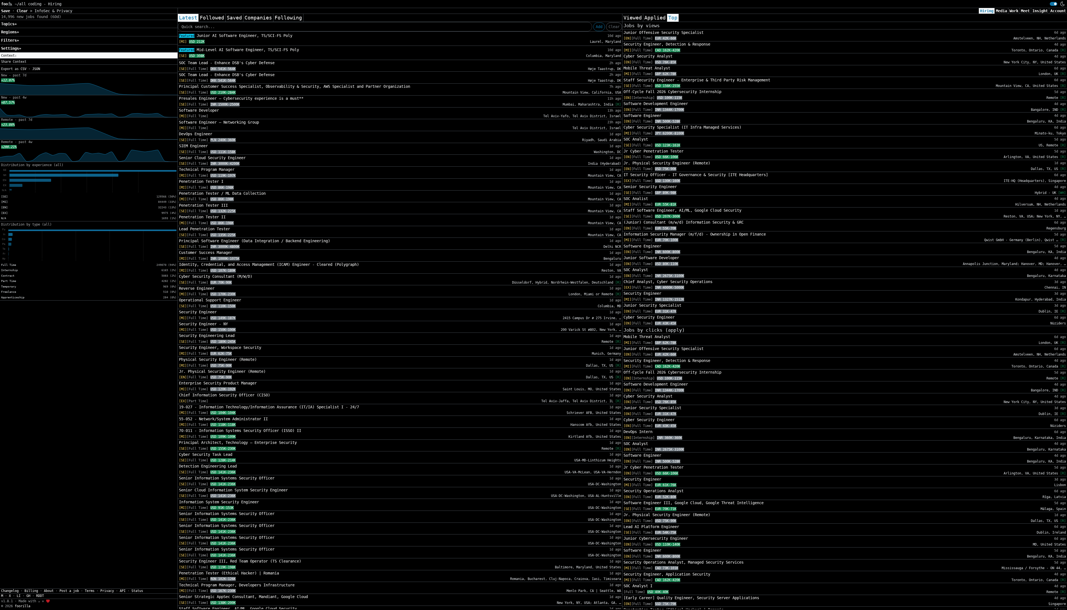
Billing (31, 591)
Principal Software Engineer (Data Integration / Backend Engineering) (254, 241)
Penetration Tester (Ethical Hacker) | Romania (229, 573)
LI (19, 596)
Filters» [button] (10, 40)
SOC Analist (636, 198)
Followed (212, 18)
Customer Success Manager (205, 252)
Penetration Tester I (201, 181)
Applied (655, 18)
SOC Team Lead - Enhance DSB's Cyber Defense (227, 63)
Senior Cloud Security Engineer (212, 158)
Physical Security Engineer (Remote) (218, 359)
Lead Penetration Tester (204, 229)
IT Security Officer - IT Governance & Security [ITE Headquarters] (696, 174)
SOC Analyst (636, 139)
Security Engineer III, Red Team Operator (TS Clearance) (240, 561)
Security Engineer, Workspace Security (220, 347)
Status (137, 591)
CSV (23, 69)
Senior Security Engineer (650, 186)
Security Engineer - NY (203, 324)
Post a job (69, 591)
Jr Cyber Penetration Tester (654, 151)
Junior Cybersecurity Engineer (656, 538)
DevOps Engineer (195, 134)
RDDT (40, 596)
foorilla (22, 606)
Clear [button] (23, 11)
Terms (89, 591)
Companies (258, 18)
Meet (1025, 11)
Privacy (107, 591)
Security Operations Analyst (654, 491)
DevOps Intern (638, 431)
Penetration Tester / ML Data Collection (222, 193)
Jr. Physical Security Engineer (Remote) (222, 371)
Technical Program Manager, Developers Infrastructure (237, 585)
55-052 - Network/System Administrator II (223, 419)
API (123, 591)
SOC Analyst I (638, 586)
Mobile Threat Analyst (647, 68)
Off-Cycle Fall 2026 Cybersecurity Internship (672, 91)
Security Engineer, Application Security (667, 574)
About (49, 591)
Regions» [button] (10, 32)
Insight (1040, 11)
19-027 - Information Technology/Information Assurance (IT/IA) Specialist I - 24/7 (269, 407)
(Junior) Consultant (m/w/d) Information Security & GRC (684, 222)
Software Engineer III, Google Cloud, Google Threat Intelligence (694, 503)
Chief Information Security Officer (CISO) (224, 395)
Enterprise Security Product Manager (218, 383)
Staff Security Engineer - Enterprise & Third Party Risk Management (697, 80)
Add (599, 26)
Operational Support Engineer (210, 300)
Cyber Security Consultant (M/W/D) (215, 276)
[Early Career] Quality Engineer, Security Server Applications (691, 598)
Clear (614, 26)
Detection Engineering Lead (208, 466)
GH (28, 596)
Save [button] (6, 11)
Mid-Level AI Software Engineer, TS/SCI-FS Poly (239, 50)
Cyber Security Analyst (648, 56)
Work (1013, 11)
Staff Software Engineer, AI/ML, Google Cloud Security (682, 210)
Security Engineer (198, 312)
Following (288, 18)
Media (1001, 11)
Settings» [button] (11, 48)
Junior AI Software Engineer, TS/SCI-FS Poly (235, 35)
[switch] (1053, 4)
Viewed (633, 18)
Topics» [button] (9, 24)
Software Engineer (642, 115)
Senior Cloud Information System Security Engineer (233, 490)
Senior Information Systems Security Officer (227, 478)
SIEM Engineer (193, 146)
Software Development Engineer (656, 103)
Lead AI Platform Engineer (651, 526)
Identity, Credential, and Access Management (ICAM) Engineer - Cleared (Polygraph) (269, 264)
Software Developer (199, 110)
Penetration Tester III (203, 205)
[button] (89, 55)
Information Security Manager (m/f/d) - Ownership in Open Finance (695, 234)
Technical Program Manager (207, 169)
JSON (36, 69)
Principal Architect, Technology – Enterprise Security (238, 442)
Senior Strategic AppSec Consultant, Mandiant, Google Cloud (243, 596)
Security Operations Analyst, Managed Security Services (684, 562)
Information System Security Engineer (219, 502)
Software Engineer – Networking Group (219, 122)
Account (1058, 11)
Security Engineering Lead (207, 335)
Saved (234, 18)
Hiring (986, 11)
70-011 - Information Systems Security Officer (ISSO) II (240, 430)
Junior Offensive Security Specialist (664, 32)
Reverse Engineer (197, 288)
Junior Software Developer (651, 258)
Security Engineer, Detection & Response (667, 44)
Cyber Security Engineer (649, 317)
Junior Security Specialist (652, 305)
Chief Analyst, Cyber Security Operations (668, 281)
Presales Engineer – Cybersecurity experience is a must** (241, 98)
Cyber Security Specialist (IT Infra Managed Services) (682, 127)
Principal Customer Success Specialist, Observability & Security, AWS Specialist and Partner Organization (294, 86)
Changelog (10, 591)
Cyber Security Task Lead (205, 454)
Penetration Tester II (202, 217)
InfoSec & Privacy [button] (53, 11)
